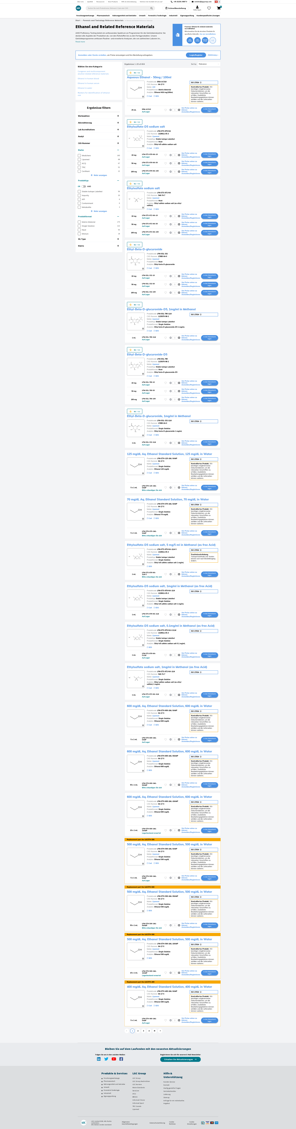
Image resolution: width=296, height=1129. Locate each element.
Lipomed (155, 136)
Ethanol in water (85, 88)
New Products (113, 2)
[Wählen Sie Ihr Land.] (217, 1)
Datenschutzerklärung (157, 1123)
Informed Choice (139, 1100)
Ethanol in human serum (88, 83)
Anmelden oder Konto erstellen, (92, 55)
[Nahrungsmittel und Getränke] (102, 1084)
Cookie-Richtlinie (172, 1123)
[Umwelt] (102, 1087)
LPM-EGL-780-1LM (164, 314)
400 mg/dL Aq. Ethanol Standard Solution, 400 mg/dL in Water (169, 986)
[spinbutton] (174, 110)
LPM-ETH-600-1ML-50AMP (167, 756)
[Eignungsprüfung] (102, 1096)
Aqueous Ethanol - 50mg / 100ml (149, 77)
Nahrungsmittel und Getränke (114, 1084)
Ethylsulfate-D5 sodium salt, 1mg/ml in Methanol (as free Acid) (169, 586)
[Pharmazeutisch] (102, 1081)
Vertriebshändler (169, 1091)
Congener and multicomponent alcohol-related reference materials (93, 72)
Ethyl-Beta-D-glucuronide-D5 (147, 354)
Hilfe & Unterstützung (128, 2)
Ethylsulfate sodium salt (143, 188)
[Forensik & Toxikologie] (102, 1090)
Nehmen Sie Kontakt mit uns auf (151, 2)
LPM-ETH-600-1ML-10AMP (167, 801)
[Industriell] (102, 1093)
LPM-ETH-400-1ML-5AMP (167, 991)
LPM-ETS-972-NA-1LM (166, 671)
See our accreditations (208, 34)
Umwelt (106, 1087)
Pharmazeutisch (109, 1081)
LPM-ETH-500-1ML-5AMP (167, 849)
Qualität (90, 2)
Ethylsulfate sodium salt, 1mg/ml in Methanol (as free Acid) (167, 667)
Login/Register (196, 55)
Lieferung (167, 1094)
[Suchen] (151, 8)
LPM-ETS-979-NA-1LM (166, 591)
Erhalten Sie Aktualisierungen (178, 1059)
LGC (154, 87)
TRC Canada (137, 1106)
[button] (99, 116)
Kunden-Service (169, 1082)
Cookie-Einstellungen (192, 1123)
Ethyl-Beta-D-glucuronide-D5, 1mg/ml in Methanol (161, 309)
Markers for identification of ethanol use (94, 94)
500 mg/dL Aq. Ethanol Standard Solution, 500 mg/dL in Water (169, 844)
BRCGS (135, 1097)
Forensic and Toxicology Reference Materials (103, 20)
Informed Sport (138, 1103)
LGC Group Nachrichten (141, 1081)
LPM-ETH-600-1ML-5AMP (167, 710)
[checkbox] (79, 155)
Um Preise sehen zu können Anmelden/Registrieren (191, 110)
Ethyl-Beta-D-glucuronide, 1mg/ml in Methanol (159, 416)
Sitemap (166, 1097)
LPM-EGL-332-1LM (164, 420)
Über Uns (80, 2)
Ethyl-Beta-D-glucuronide (144, 249)
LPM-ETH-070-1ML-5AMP (167, 504)
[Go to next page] (160, 1031)
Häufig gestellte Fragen (172, 1088)
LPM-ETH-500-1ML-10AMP (167, 944)
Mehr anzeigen (100, 175)
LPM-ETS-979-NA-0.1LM (166, 630)
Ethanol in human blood (88, 78)
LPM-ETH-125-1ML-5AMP (167, 458)
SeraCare (136, 1091)
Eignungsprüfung (110, 1096)
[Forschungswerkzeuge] (102, 1078)
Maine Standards (139, 1087)
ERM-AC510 (161, 82)
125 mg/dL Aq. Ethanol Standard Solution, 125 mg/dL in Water (169, 454)
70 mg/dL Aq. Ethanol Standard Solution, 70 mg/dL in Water (168, 499)
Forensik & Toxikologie (111, 1090)
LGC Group (137, 1078)
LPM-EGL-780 (162, 359)
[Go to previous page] (127, 1031)
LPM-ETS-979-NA (164, 131)
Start (78, 20)
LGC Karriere (137, 1084)
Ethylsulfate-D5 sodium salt (146, 126)
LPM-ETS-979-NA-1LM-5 (166, 549)
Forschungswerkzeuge (112, 1078)
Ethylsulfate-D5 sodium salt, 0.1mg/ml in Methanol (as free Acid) (171, 625)
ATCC (134, 1094)
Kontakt (166, 1085)
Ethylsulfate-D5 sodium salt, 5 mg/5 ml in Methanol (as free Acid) (171, 545)
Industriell (107, 1093)
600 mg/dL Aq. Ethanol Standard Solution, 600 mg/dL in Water (169, 706)
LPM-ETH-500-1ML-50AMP (167, 896)
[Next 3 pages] (154, 1031)
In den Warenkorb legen (209, 110)
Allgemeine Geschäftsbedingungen (130, 1123)
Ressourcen (100, 2)
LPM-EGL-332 (162, 254)
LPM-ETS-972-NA (164, 193)
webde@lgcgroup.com (202, 2)
